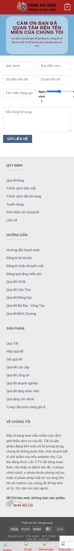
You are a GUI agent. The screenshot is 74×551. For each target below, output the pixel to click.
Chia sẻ (43, 539)
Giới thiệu (49, 536)
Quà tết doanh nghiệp (22, 383)
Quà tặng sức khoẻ (20, 399)
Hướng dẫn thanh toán (23, 250)
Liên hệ (11, 220)
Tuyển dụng (15, 204)
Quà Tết (12, 343)
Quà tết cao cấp (17, 367)
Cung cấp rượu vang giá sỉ (25, 407)
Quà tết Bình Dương (21, 313)
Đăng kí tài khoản (19, 258)
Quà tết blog (15, 180)
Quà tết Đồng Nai (19, 297)
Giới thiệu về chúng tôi (22, 212)
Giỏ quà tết (14, 359)
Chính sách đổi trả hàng (23, 196)
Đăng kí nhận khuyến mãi (25, 266)
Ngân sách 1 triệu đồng (54, 96)
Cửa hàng (32, 536)
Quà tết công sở (18, 375)
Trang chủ (16, 536)
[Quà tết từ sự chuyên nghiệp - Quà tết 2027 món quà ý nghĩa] (37, 7)
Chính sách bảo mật (21, 188)
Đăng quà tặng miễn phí (23, 274)
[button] (6, 7)
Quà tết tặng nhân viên (22, 391)
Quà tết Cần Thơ (18, 290)
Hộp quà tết (14, 351)
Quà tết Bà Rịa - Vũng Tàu (25, 305)
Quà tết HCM (15, 282)
